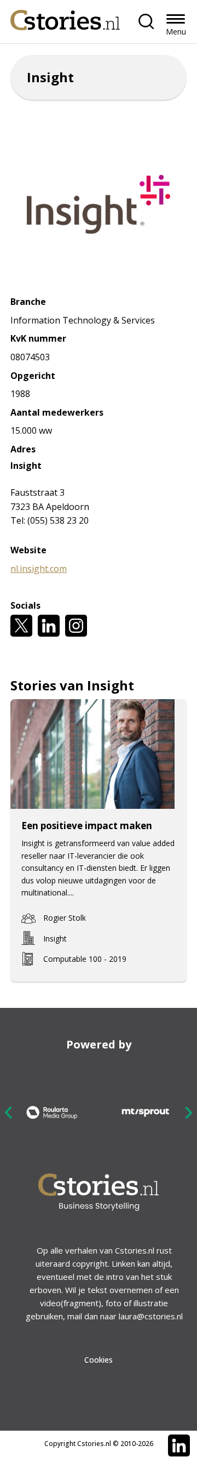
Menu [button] (176, 31)
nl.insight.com (38, 569)
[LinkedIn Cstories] (179, 1445)
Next (188, 1112)
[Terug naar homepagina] (65, 17)
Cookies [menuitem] (98, 1359)
